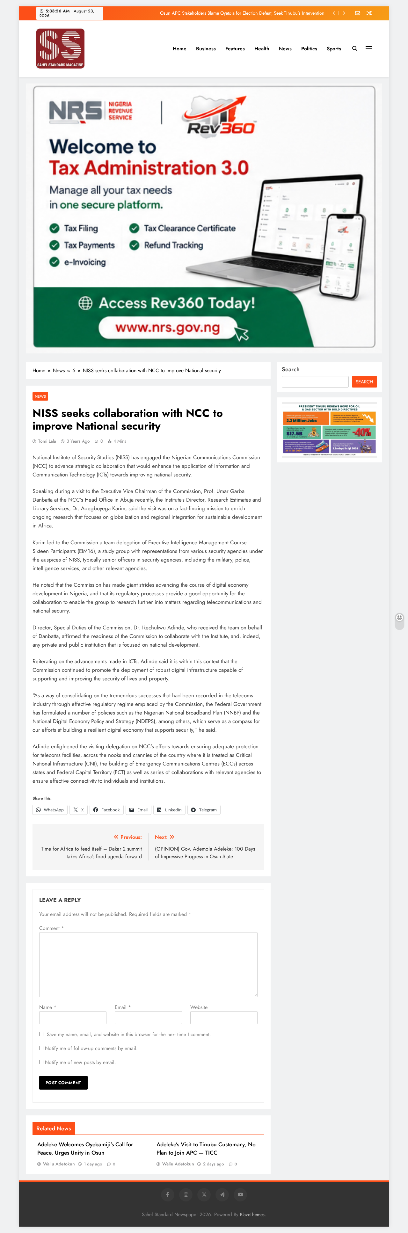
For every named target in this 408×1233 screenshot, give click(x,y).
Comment (51, 928)
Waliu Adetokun (59, 1164)
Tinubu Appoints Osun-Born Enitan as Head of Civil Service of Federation (253, 19)
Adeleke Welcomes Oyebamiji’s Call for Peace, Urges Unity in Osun (85, 1148)
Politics (309, 48)
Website (199, 1007)
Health (261, 48)
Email (123, 1007)
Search (291, 369)
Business (206, 48)
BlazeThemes (252, 1214)
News (285, 48)
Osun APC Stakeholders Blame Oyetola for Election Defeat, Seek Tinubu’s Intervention (242, 6)
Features (235, 48)
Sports (334, 48)
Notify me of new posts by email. (80, 1062)
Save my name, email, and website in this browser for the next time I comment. (129, 1034)
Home (179, 48)
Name (47, 1007)
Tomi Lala (47, 441)
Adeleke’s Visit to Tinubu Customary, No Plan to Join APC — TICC (206, 1148)
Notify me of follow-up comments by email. (91, 1048)
